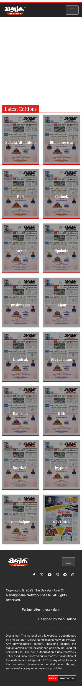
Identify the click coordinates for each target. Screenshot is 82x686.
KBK (62, 413)
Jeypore (61, 467)
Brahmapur (21, 305)
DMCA (53, 678)
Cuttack (61, 196)
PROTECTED (67, 678)
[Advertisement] (41, 60)
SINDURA (61, 521)
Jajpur (61, 305)
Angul (20, 250)
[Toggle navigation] (72, 10)
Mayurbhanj (61, 359)
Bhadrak (20, 359)
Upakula (61, 250)
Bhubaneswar (62, 142)
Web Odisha (67, 619)
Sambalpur (20, 521)
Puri (20, 196)
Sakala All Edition (20, 142)
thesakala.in (51, 609)
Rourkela (20, 467)
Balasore (20, 413)
